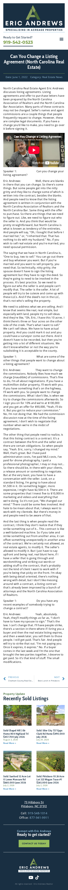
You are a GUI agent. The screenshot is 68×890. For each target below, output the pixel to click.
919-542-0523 (18, 42)
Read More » (9, 743)
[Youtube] (30, 877)
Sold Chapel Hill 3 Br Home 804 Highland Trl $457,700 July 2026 (16, 733)
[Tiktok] (37, 877)
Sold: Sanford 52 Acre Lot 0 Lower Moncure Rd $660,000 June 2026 (17, 779)
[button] (61, 39)
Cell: (34, 813)
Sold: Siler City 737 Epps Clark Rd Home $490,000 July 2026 (50, 733)
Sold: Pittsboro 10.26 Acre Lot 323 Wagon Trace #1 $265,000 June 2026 (50, 779)
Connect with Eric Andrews (34, 831)
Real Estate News (52, 77)
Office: (34, 818)
